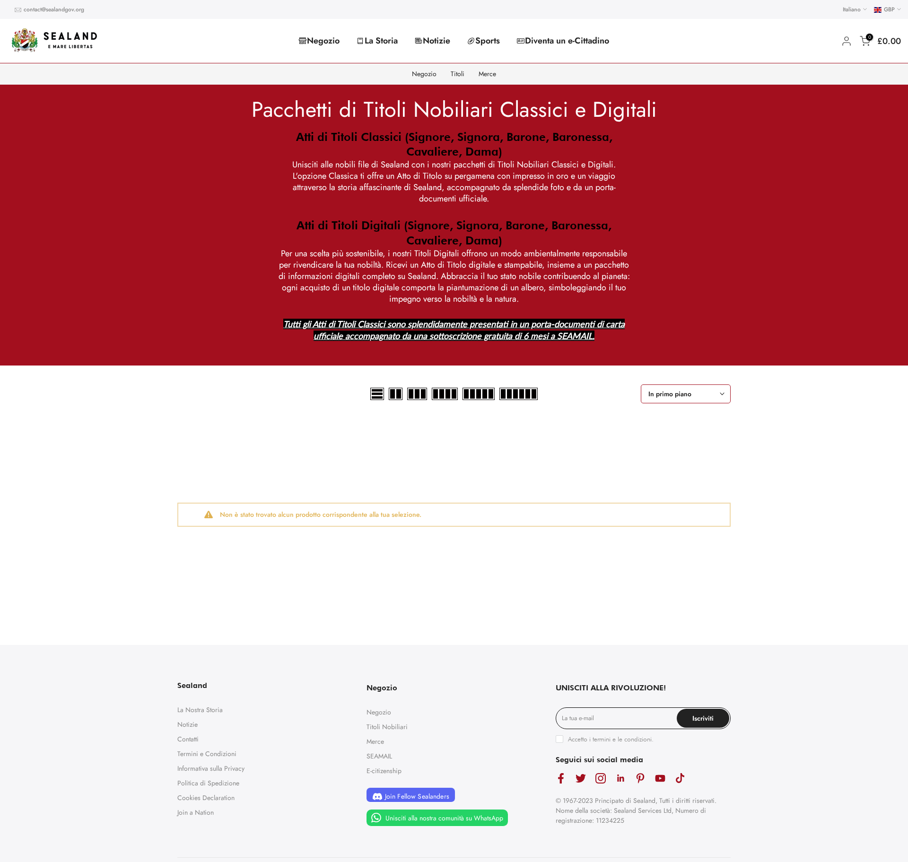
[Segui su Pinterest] (640, 778)
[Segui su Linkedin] (620, 778)
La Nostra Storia (200, 709)
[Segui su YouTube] (660, 778)
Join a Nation (195, 812)
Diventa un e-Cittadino (567, 41)
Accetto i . (611, 739)
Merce (487, 73)
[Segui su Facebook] (561, 778)
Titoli (457, 73)
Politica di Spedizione (208, 783)
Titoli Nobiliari (387, 726)
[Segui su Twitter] (581, 778)
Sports (487, 41)
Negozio (323, 41)
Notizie (436, 41)
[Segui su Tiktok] (680, 778)
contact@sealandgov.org (54, 9)
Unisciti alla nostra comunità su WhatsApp (443, 818)
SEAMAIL (379, 756)
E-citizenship (384, 770)
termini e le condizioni (622, 739)
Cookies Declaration (206, 797)
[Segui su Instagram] (600, 778)
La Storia (381, 41)
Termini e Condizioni (206, 753)
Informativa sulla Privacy (210, 768)
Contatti (188, 739)
